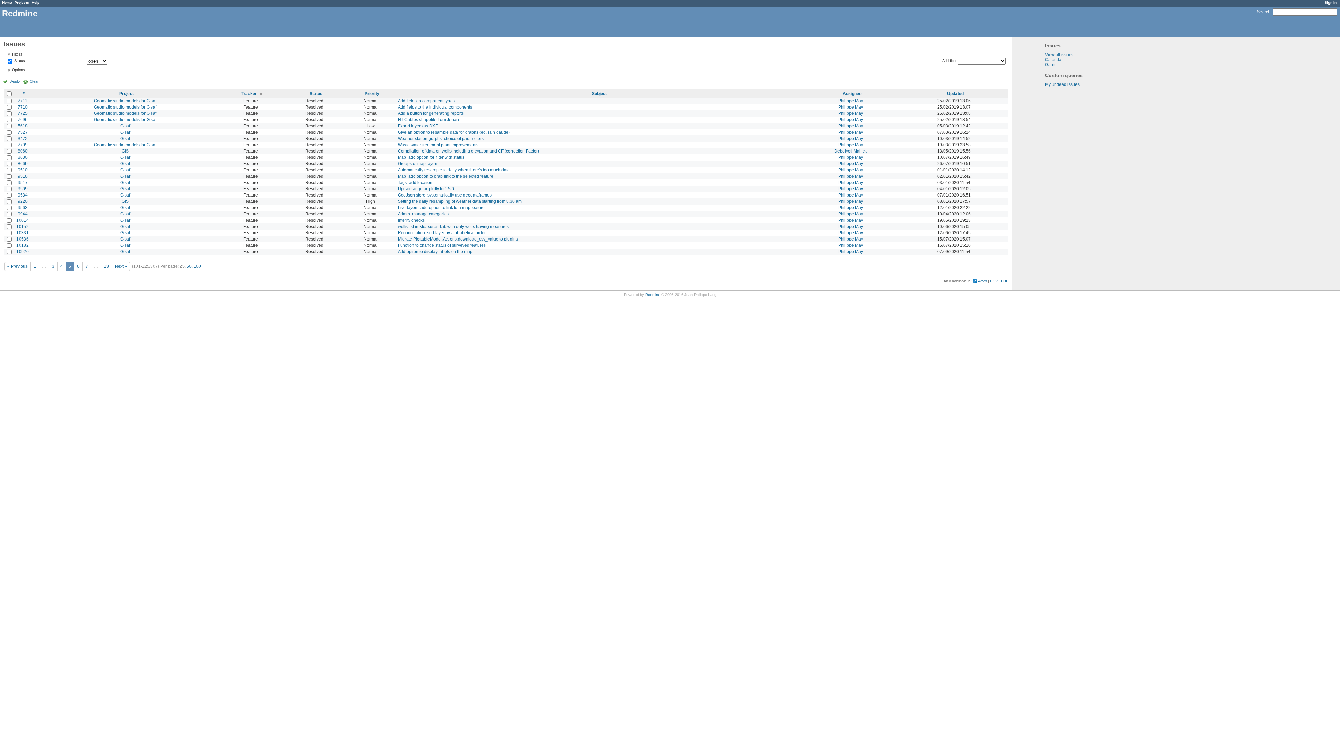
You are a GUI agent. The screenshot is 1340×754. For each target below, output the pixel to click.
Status (19, 61)
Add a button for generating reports (431, 113)
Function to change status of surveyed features (442, 245)
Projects (22, 3)
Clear (34, 81)
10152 (22, 226)
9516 (23, 176)
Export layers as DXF (418, 126)
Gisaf (125, 126)
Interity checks (411, 220)
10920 (22, 251)
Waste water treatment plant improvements (438, 144)
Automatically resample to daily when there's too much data (454, 170)
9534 (23, 195)
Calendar (1054, 59)
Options (18, 70)
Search (1264, 11)
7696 (23, 119)
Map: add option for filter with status (431, 157)
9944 (23, 214)
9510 (23, 170)
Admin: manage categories (423, 214)
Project (126, 93)
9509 (23, 188)
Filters (17, 54)
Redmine (652, 295)
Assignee (852, 93)
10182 (22, 245)
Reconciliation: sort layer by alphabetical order (442, 232)
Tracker (249, 93)
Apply (15, 81)
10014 (22, 220)
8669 (23, 163)
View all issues (1059, 54)
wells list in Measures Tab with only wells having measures (453, 226)
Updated (955, 93)
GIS (125, 151)
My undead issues (1062, 84)
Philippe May (850, 100)
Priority (372, 93)
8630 (23, 157)
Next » (121, 266)
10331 (22, 232)
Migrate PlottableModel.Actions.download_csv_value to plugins (458, 239)
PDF (1004, 281)
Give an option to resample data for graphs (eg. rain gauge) (454, 132)
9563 (23, 207)
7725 (23, 113)
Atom (982, 281)
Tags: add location (415, 182)
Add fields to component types (426, 100)
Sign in (1331, 3)
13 (106, 266)
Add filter (949, 61)
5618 (23, 126)
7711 (22, 100)
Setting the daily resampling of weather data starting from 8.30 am (460, 201)
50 (189, 266)
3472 (23, 138)
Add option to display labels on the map (435, 251)
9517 (23, 182)
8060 (23, 151)
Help (35, 3)
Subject (599, 93)
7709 (23, 144)
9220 (23, 201)
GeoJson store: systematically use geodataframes (445, 195)
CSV (994, 281)
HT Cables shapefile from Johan (428, 119)
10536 (22, 239)
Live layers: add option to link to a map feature (441, 207)
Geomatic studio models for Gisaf (125, 100)
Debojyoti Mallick (850, 151)
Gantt (1050, 64)
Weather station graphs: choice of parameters (441, 138)
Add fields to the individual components (435, 107)
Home (7, 3)
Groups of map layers (418, 163)
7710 (23, 107)
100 (197, 266)
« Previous (17, 266)
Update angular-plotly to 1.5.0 (426, 188)
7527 (23, 132)
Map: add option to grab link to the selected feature (445, 176)
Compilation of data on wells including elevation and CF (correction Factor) (468, 151)
